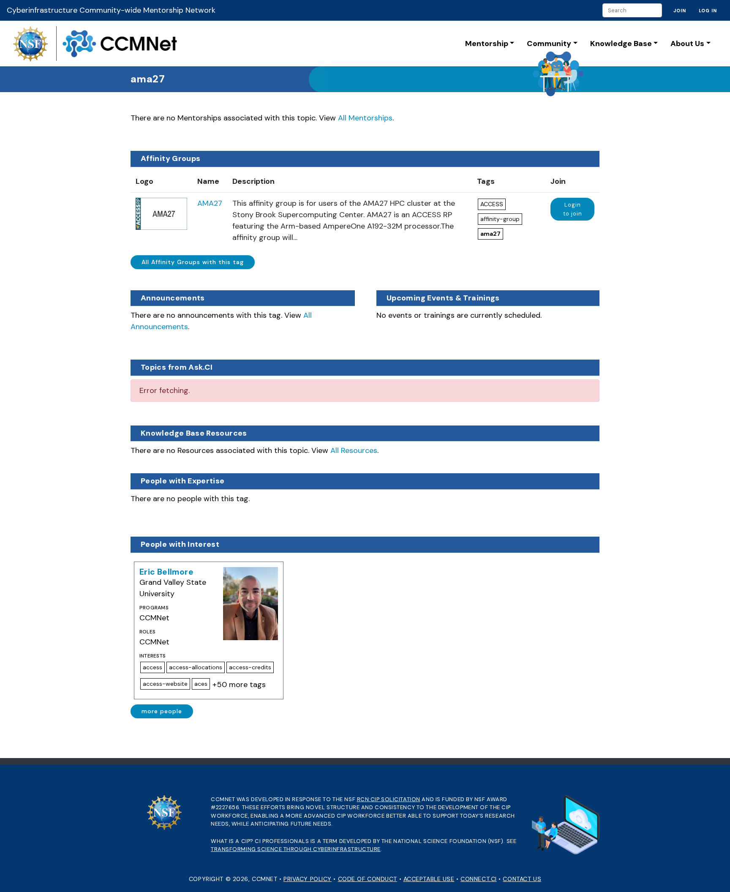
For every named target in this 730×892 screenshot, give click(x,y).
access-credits (250, 667)
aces (200, 683)
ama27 (490, 233)
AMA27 (209, 203)
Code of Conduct (367, 879)
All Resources (353, 450)
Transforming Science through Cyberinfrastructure (296, 849)
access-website (165, 683)
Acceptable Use (429, 879)
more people (162, 711)
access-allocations (195, 667)
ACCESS (491, 204)
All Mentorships (365, 118)
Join (679, 11)
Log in (708, 11)
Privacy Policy (307, 879)
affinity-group (500, 219)
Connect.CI (478, 879)
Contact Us (522, 879)
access (152, 667)
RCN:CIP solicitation (388, 799)
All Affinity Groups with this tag (193, 262)
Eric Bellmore (166, 572)
